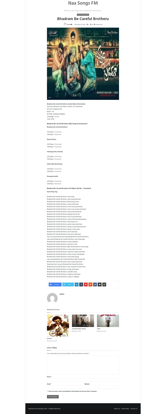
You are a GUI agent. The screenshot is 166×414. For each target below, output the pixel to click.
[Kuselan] (58, 326)
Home (68, 10)
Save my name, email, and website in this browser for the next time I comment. (73, 391)
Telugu (56, 116)
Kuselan (49, 338)
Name (49, 377)
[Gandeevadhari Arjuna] (83, 321)
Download (58, 132)
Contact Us (134, 408)
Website (86, 384)
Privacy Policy (125, 408)
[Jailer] (108, 321)
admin (69, 24)
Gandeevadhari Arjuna (79, 329)
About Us (117, 408)
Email (49, 384)
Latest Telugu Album (77, 10)
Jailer (98, 329)
